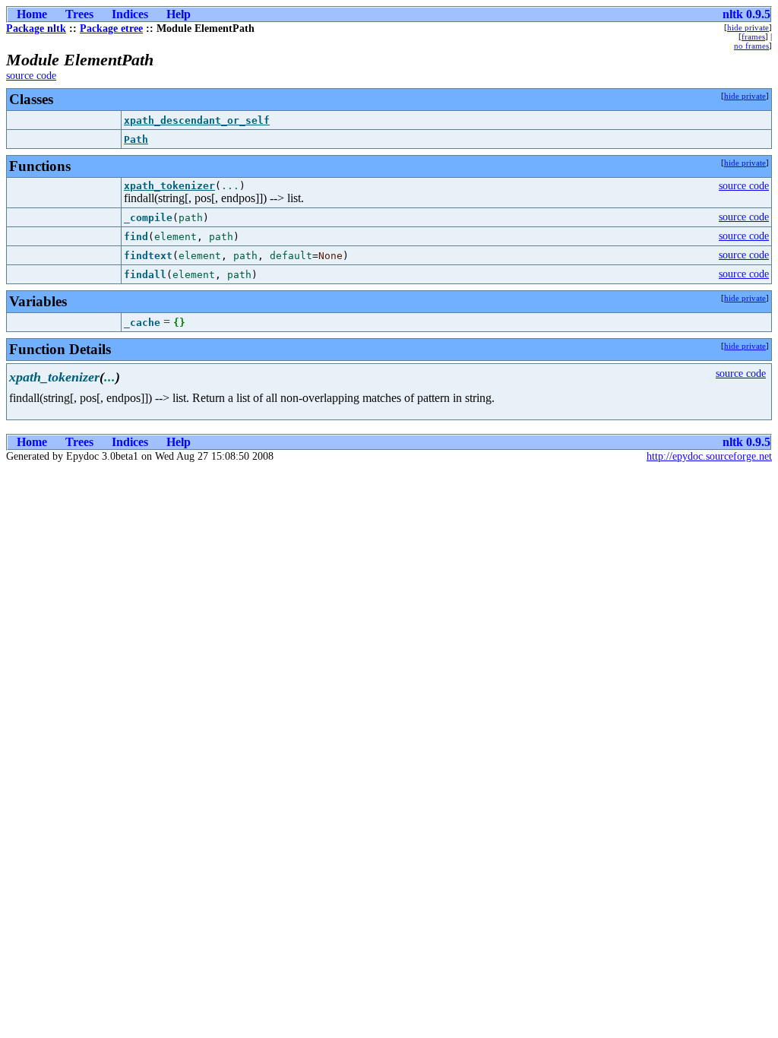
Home (32, 14)
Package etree (111, 28)
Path (136, 139)
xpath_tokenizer (169, 185)
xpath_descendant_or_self (197, 120)
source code (31, 75)
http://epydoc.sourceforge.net (709, 456)
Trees (79, 14)
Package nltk (36, 28)
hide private (748, 27)
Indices (130, 14)
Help (178, 14)
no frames (751, 45)
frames (753, 36)
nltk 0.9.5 (746, 14)
